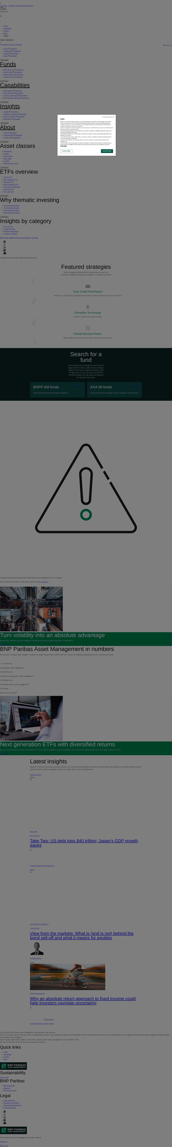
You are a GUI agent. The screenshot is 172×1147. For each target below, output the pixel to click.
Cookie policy (63, 146)
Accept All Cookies (107, 151)
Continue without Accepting (108, 116)
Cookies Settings (66, 151)
